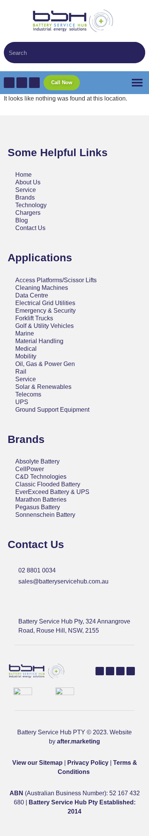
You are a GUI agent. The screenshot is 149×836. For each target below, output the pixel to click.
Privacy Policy (88, 762)
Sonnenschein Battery (45, 515)
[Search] (135, 52)
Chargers (27, 212)
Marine (24, 333)
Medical (26, 348)
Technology (31, 205)
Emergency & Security (45, 310)
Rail (20, 371)
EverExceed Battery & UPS (52, 492)
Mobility (25, 356)
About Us (27, 182)
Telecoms (28, 394)
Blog (21, 220)
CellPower (29, 469)
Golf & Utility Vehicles (44, 326)
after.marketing (78, 741)
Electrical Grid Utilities (45, 303)
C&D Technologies (40, 476)
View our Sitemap (37, 762)
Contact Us (30, 228)
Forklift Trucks (34, 318)
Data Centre (31, 295)
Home (23, 174)
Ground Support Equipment (52, 409)
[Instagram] (130, 671)
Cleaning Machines (41, 288)
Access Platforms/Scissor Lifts (56, 280)
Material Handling (39, 341)
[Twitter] (110, 671)
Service (25, 190)
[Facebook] (100, 671)
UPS (21, 402)
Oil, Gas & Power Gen (45, 364)
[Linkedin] (120, 671)
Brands (25, 197)
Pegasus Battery (37, 507)
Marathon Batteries (40, 499)
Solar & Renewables (43, 387)
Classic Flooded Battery (47, 484)
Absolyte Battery (37, 461)
